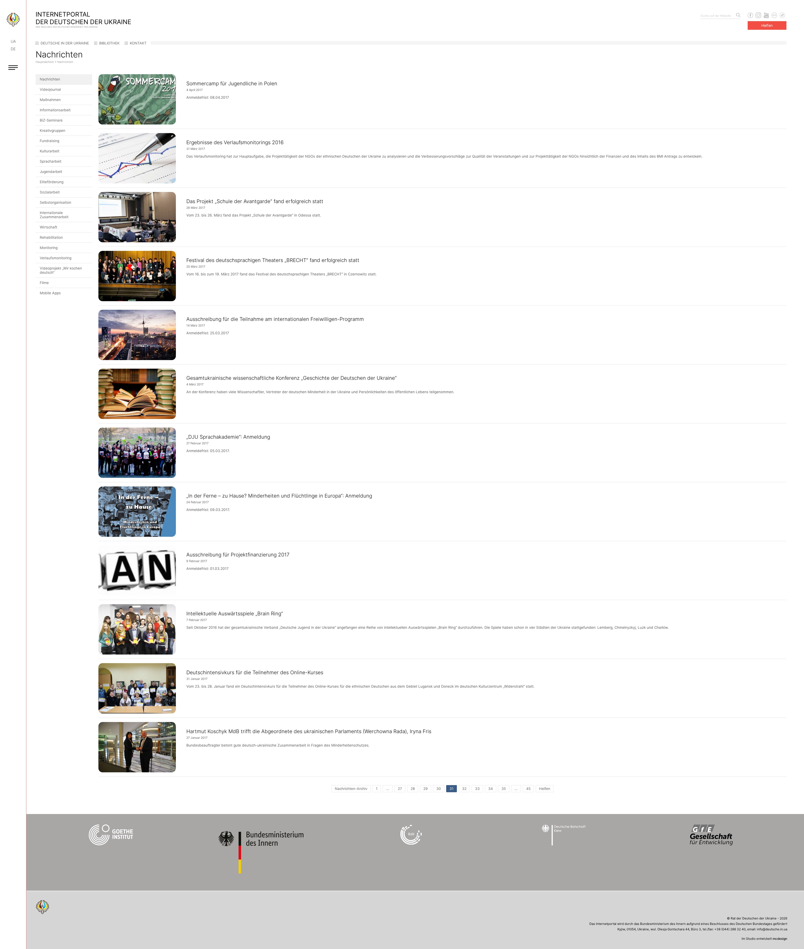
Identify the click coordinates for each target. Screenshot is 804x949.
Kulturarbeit (49, 151)
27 (400, 789)
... (387, 789)
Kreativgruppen (52, 130)
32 (464, 789)
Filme (44, 283)
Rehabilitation (51, 237)
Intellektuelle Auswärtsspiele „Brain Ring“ (234, 614)
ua (13, 41)
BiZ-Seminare (51, 120)
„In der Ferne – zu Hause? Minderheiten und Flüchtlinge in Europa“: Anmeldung (279, 496)
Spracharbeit (50, 161)
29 (425, 789)
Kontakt (138, 43)
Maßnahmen (50, 100)
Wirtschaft (48, 227)
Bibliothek (109, 43)
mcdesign (780, 939)
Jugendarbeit (51, 172)
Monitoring (49, 248)
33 (477, 789)
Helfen (767, 25)
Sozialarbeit (50, 192)
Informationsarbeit (55, 110)
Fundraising (49, 141)
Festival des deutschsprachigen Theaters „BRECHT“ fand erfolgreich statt (272, 260)
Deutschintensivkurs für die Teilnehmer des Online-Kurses (254, 672)
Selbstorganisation (55, 202)
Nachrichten (50, 79)
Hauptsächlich (45, 62)
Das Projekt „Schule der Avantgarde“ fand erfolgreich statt (254, 201)
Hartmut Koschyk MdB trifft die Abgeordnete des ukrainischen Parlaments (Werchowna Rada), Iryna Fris (308, 731)
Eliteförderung (51, 182)
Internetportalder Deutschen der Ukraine (83, 19)
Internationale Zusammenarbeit (54, 215)
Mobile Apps (50, 293)
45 (528, 789)
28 (413, 789)
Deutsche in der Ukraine (64, 43)
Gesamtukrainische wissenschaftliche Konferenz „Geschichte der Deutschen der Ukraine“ (291, 378)
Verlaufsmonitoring (55, 258)
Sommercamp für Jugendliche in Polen (231, 83)
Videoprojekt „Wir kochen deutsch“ (61, 270)
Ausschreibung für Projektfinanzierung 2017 (238, 555)
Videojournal (50, 89)
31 (452, 789)
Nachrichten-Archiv (351, 789)
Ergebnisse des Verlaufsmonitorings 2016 (235, 142)
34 (490, 789)
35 (503, 789)
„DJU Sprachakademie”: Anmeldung (228, 437)
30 (438, 789)
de (13, 49)
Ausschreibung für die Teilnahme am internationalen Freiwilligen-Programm (275, 319)
